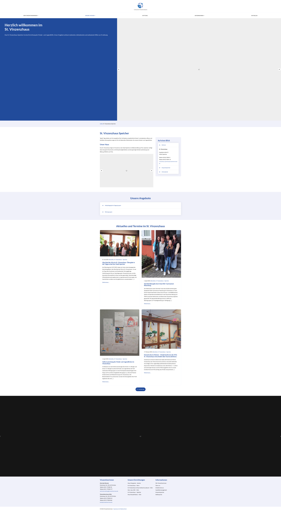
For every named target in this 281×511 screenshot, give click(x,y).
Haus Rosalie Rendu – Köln (134, 494)
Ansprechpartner (160, 492)
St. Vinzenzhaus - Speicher (120, 259)
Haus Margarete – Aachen (134, 483)
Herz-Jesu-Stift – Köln (133, 490)
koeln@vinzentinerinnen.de (106, 502)
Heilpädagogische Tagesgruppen (113, 205)
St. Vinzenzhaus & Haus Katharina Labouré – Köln (140, 487)
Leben (101, 123)
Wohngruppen (108, 212)
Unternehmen (199, 15)
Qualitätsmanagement (161, 490)
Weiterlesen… (105, 282)
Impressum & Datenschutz (120, 509)
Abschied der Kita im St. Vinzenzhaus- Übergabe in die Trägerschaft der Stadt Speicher (118, 263)
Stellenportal (159, 494)
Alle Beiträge (141, 389)
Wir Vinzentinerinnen (30, 15)
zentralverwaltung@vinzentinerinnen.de (109, 491)
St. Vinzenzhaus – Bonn (133, 485)
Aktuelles (254, 15)
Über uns (158, 485)
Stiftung (145, 15)
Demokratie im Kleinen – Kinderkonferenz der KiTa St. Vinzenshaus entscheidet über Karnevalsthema (160, 355)
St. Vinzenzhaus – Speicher (134, 492)
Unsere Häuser (89, 15)
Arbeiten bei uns (160, 487)
